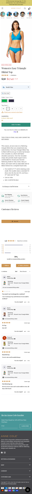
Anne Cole (13, 482)
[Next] (29, 3)
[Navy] (11, 100)
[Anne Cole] (16, 8)
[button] (16, 75)
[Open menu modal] (2, 8)
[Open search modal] (25, 8)
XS (3, 108)
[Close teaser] (24, 486)
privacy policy (12, 483)
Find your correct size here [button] (13, 112)
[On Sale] (2, 14)
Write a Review (25, 266)
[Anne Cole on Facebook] (2, 453)
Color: (7, 97)
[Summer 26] (9, 14)
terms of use (4, 483)
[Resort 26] (16, 14)
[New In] (22, 14)
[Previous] (2, 3)
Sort (16, 271)
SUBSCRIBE (25, 426)
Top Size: (4, 105)
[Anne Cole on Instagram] (5, 453)
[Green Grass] (4, 100)
